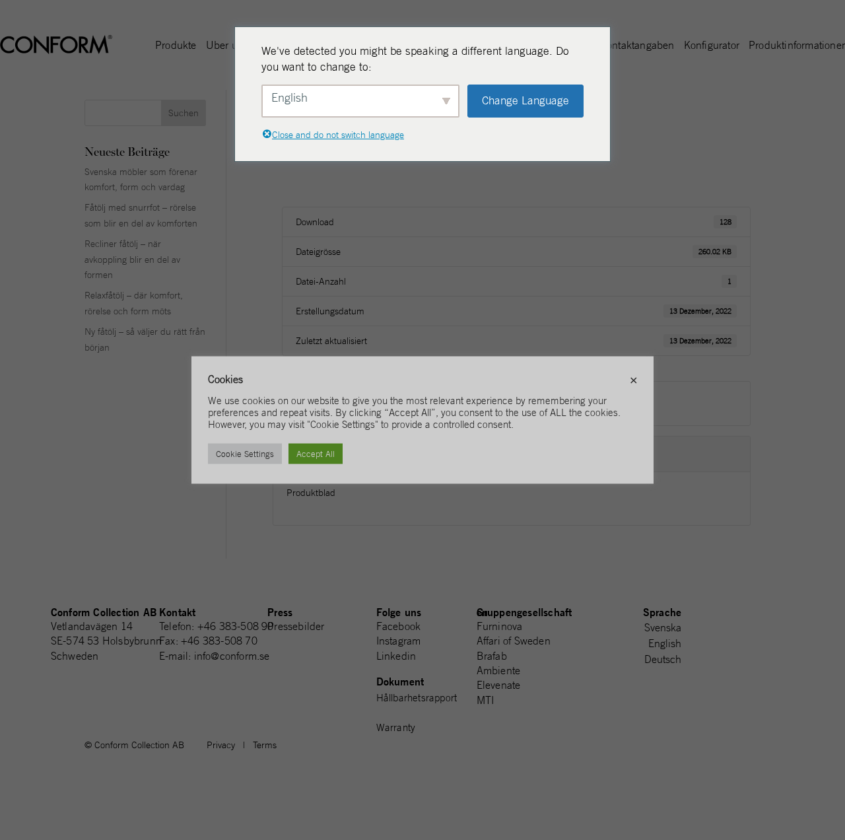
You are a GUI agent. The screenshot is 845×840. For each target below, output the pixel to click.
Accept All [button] (315, 454)
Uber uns (227, 46)
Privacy (221, 745)
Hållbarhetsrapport (416, 697)
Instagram (398, 640)
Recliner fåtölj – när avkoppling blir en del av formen (132, 259)
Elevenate (499, 684)
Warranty (396, 727)
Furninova (500, 626)
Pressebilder (295, 626)
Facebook (398, 626)
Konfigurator (711, 46)
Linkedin (396, 655)
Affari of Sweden (514, 640)
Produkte (176, 46)
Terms (265, 745)
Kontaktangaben (637, 46)
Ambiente (499, 670)
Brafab (492, 655)
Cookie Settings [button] (245, 454)
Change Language (525, 100)
